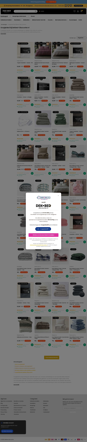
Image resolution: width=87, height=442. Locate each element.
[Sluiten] (58, 195)
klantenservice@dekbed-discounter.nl (38, 245)
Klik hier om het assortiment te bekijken (43, 235)
